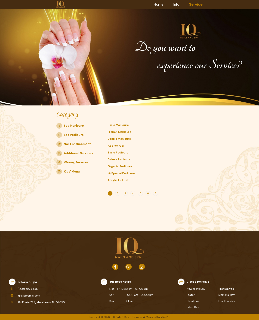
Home (158, 4)
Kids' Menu (72, 171)
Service (196, 4)
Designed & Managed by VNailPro (151, 317)
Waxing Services (76, 162)
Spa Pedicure (74, 135)
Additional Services (78, 153)
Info (176, 4)
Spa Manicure (74, 126)
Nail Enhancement (77, 144)
